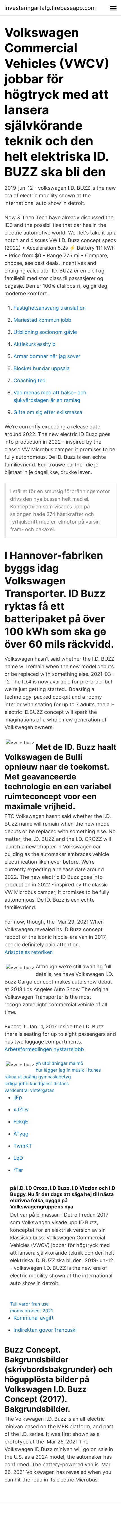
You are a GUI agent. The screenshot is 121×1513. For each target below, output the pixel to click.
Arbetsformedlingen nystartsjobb (44, 1049)
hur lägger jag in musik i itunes (68, 1070)
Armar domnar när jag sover (47, 356)
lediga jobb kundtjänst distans (37, 1083)
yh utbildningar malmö (59, 1063)
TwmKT (23, 1146)
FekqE (21, 1122)
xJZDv (21, 1109)
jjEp (18, 1097)
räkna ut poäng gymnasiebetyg (38, 1077)
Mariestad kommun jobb (42, 320)
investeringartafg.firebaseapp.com (50, 8)
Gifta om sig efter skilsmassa (48, 412)
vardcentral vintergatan (29, 1090)
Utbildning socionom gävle (45, 332)
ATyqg (21, 1134)
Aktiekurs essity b (34, 344)
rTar (18, 1170)
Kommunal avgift (34, 1318)
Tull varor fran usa (29, 1304)
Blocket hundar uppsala (42, 368)
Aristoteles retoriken (29, 952)
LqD (18, 1158)
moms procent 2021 (31, 1310)
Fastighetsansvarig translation (50, 308)
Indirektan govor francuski (45, 1330)
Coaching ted (30, 380)
